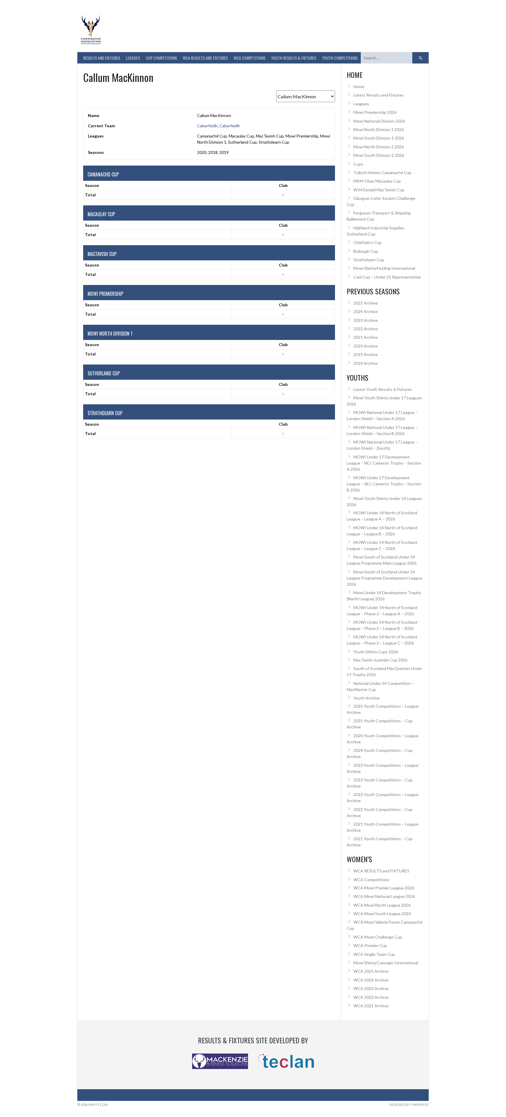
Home (358, 86)
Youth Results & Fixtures (293, 58)
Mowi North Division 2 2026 (378, 146)
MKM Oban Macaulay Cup (377, 180)
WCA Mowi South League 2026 (382, 913)
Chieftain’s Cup (367, 242)
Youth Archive (366, 697)
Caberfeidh (207, 125)
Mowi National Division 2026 (379, 120)
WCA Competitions (371, 879)
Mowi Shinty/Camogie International (385, 962)
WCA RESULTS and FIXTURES (205, 58)
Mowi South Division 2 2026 (378, 155)
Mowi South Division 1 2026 (378, 137)
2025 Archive (365, 302)
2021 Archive (365, 337)
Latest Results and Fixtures (378, 94)
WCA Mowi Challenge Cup (377, 936)
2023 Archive (365, 320)
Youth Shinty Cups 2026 (375, 651)
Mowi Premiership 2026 (374, 112)
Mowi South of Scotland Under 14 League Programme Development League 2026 (384, 578)
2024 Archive (365, 311)
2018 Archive (365, 363)
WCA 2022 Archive (371, 997)
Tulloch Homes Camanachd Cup (382, 172)
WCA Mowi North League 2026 (382, 905)
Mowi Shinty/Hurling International (384, 268)
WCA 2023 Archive (371, 988)
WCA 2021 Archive (371, 1005)
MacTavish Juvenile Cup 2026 (380, 659)
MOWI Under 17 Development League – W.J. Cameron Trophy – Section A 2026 (384, 463)
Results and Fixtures (101, 58)
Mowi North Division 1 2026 (378, 129)
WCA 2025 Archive (371, 971)
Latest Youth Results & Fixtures (382, 389)
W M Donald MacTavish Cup (378, 189)
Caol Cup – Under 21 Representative (387, 276)
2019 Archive (365, 354)
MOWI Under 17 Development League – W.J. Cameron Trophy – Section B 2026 (384, 483)
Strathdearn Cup (368, 259)
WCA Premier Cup (370, 945)
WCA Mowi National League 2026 (384, 896)
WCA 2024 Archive (371, 979)
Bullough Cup (365, 251)
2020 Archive (365, 345)
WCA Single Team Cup (374, 954)
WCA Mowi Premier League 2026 (383, 887)
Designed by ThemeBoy (409, 1104)
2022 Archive (365, 328)
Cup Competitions (161, 58)
